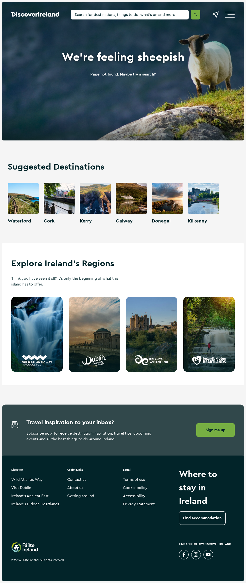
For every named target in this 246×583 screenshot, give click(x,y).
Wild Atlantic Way (27, 480)
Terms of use (134, 480)
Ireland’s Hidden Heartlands (35, 504)
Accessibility (134, 496)
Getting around (80, 496)
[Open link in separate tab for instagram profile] (196, 554)
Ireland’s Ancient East (30, 496)
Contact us (76, 480)
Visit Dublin (21, 488)
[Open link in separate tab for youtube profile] (208, 554)
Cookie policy (135, 488)
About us (75, 488)
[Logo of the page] (35, 15)
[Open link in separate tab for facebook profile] (184, 554)
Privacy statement (139, 504)
